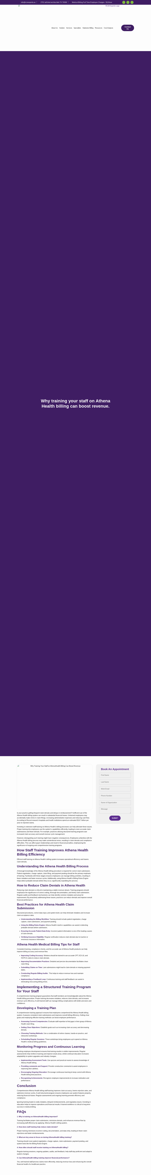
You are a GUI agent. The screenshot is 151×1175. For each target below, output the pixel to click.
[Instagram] (127, 2)
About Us (54, 28)
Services (69, 28)
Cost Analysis (108, 28)
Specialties (77, 28)
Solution (62, 28)
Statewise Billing (87, 28)
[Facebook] (123, 2)
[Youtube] (132, 2)
